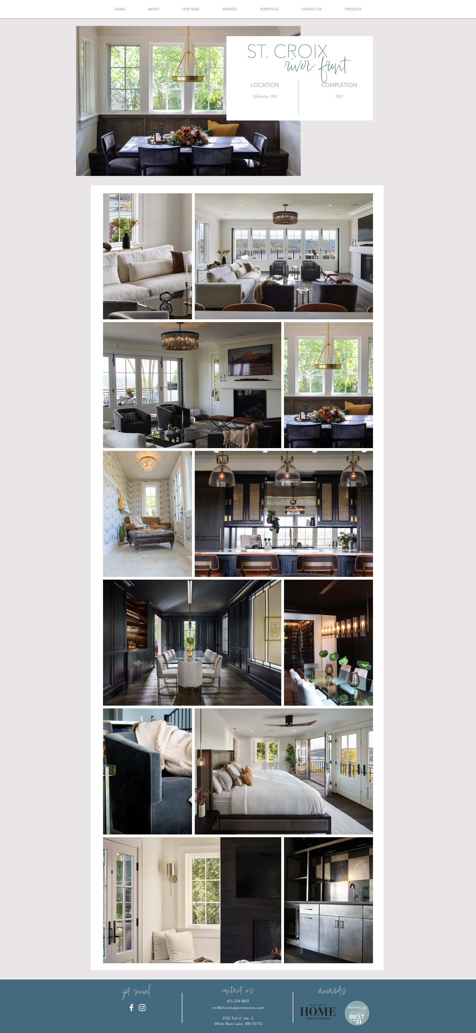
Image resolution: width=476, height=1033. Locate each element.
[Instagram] (142, 1007)
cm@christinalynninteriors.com (238, 1007)
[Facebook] (131, 1007)
